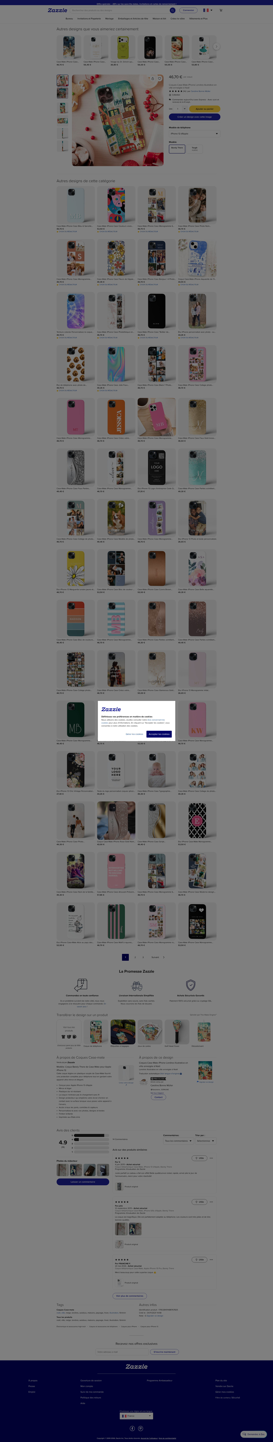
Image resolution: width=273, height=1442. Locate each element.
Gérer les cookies (134, 734)
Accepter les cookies (159, 734)
